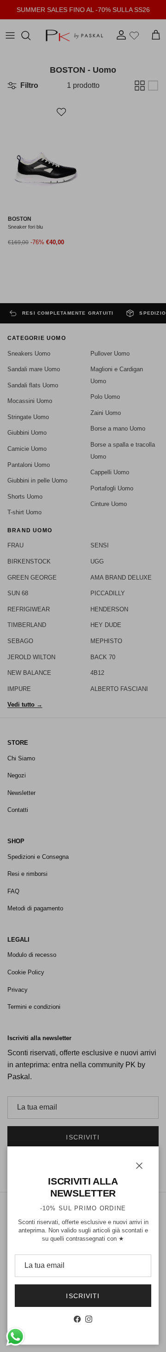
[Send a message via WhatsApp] (15, 1336)
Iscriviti (83, 1296)
